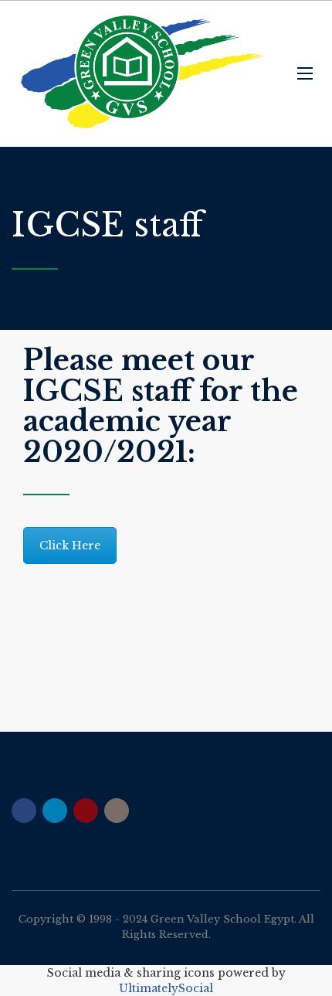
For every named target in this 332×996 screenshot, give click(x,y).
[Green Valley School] (142, 74)
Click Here (69, 545)
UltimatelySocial (166, 988)
